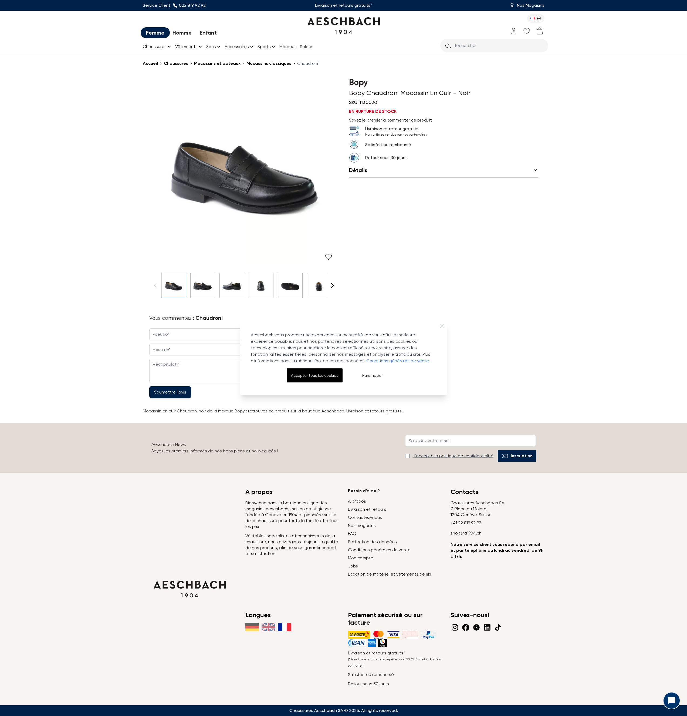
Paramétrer (372, 375)
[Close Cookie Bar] (442, 326)
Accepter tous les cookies (314, 375)
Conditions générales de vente (397, 360)
